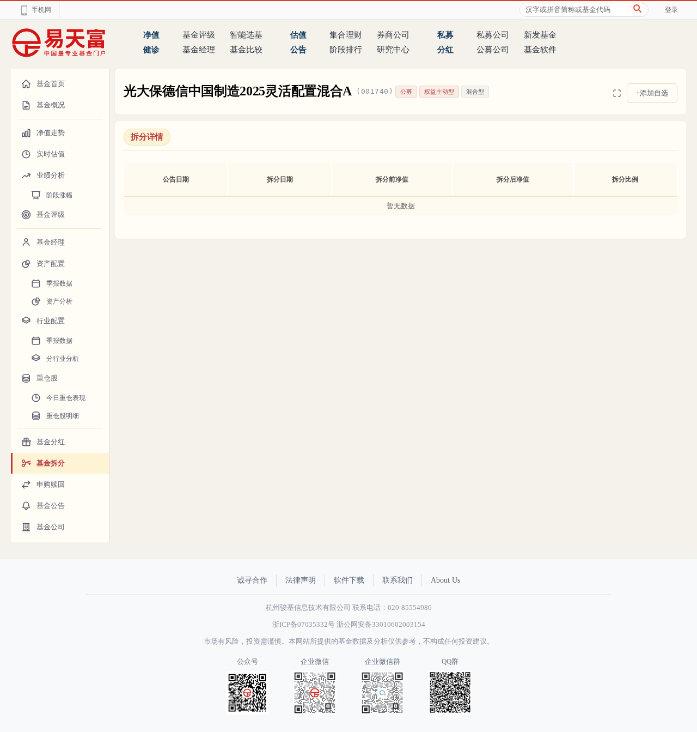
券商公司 (393, 35)
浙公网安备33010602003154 (381, 624)
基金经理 (198, 49)
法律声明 (300, 580)
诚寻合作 (252, 580)
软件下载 (349, 580)
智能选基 (246, 35)
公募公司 (492, 49)
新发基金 (540, 35)
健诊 (151, 49)
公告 (298, 49)
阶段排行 (345, 49)
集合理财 (345, 35)
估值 (298, 35)
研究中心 (393, 49)
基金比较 (246, 49)
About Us (445, 580)
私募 (445, 35)
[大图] (617, 93)
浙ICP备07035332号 (303, 624)
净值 (151, 35)
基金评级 (198, 35)
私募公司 (492, 35)
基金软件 (540, 49)
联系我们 (397, 580)
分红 (445, 49)
